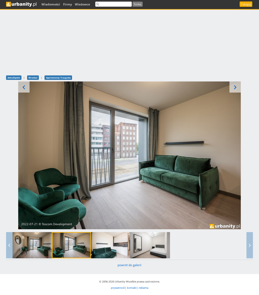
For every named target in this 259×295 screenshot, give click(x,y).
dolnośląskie (13, 77)
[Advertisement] (129, 42)
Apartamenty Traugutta (58, 77)
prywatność (118, 288)
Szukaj (137, 4)
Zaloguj (246, 4)
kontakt (132, 288)
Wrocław (33, 77)
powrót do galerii (129, 265)
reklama (143, 288)
